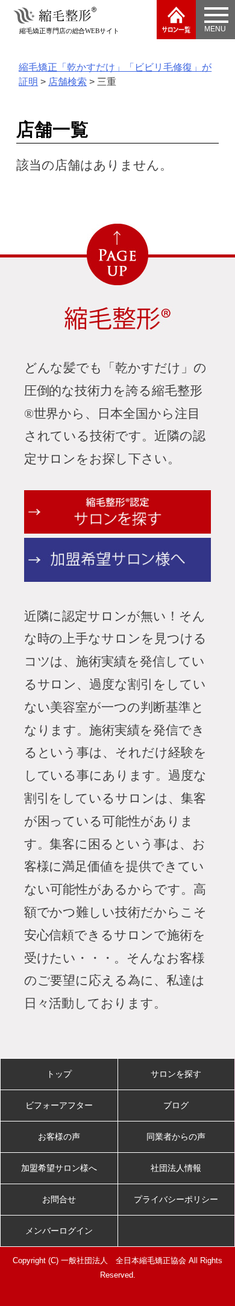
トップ (59, 1074)
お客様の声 (59, 1136)
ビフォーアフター (59, 1105)
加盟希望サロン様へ (59, 1168)
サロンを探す (176, 1074)
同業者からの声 (175, 1136)
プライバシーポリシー (176, 1199)
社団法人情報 (176, 1168)
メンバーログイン (59, 1230)
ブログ (176, 1105)
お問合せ (59, 1199)
